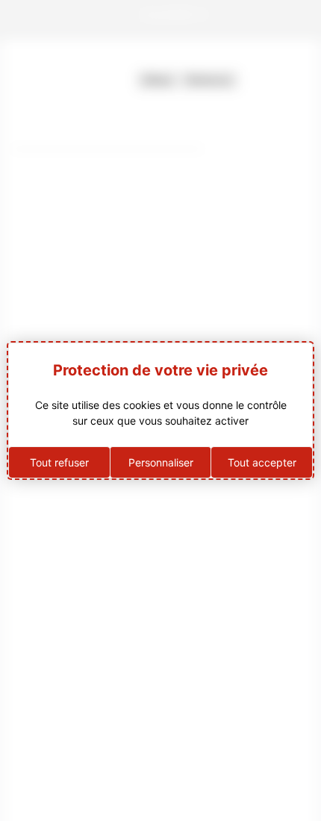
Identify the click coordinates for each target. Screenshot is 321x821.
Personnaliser (160, 462)
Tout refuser (59, 462)
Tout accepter (262, 462)
